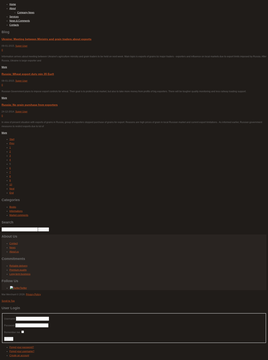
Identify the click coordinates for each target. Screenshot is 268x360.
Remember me (12, 332)
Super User (21, 46)
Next (11, 188)
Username (9, 318)
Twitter (23, 288)
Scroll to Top (8, 301)
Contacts (14, 25)
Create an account (19, 355)
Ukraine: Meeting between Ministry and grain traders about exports (46, 39)
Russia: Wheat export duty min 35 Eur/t (28, 74)
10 (10, 184)
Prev (11, 143)
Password (9, 325)
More (4, 67)
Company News (25, 12)
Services (14, 16)
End (11, 192)
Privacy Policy (33, 294)
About (12, 8)
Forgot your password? (21, 347)
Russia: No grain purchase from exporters (30, 104)
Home (12, 4)
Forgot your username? (21, 351)
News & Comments (19, 20)
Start (11, 139)
